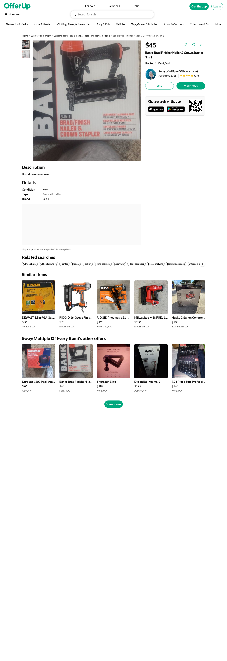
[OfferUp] (17, 6)
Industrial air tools (100, 35)
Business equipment (41, 35)
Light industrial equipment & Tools (71, 35)
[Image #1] (26, 44)
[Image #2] (26, 54)
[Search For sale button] (74, 14)
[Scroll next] (202, 263)
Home (25, 35)
